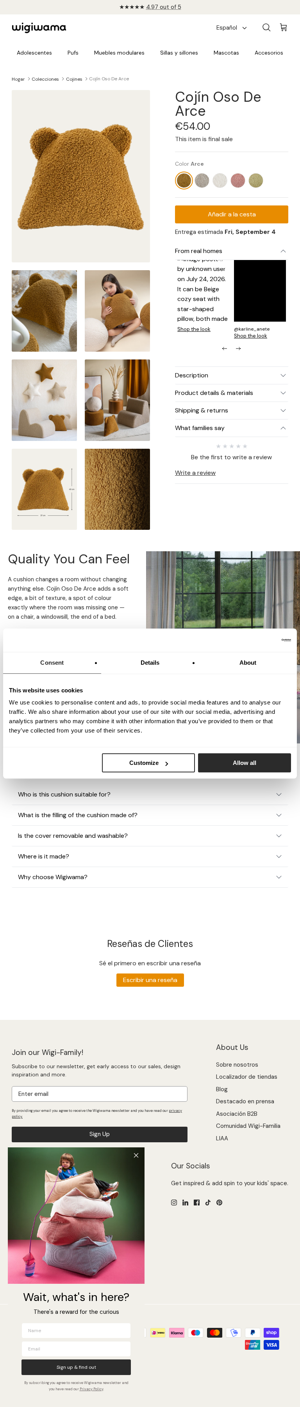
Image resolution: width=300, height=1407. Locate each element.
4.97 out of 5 (163, 7)
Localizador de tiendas (246, 1077)
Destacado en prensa (245, 1101)
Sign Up (99, 1134)
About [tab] (248, 662)
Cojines (74, 79)
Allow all (244, 762)
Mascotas (226, 52)
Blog (222, 1089)
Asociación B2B (236, 1114)
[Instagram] (174, 1202)
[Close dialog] (136, 1155)
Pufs (73, 52)
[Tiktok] (208, 1202)
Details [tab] (150, 662)
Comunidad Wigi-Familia (248, 1126)
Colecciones (45, 79)
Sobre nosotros (237, 1065)
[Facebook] (197, 1202)
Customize (144, 762)
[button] (203, 296)
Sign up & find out (76, 1367)
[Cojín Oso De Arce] (184, 180)
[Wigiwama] (39, 28)
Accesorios (269, 52)
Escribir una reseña (150, 980)
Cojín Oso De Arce (109, 79)
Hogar (18, 79)
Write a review (195, 473)
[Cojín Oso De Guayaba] (237, 180)
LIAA (222, 1138)
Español (226, 28)
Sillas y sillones (179, 52)
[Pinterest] (219, 1202)
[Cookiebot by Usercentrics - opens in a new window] (257, 640)
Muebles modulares (119, 52)
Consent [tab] (52, 662)
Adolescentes (34, 52)
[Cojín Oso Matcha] (255, 180)
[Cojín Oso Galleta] (202, 180)
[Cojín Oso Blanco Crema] (219, 180)
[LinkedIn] (185, 1202)
